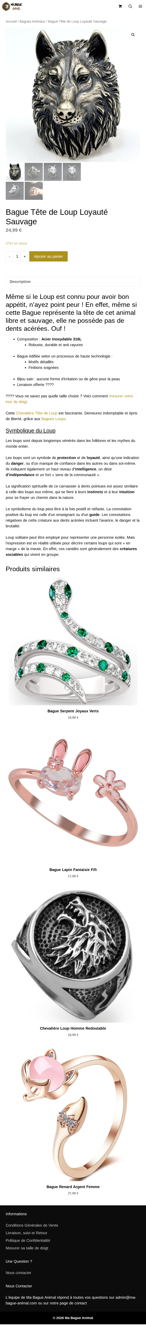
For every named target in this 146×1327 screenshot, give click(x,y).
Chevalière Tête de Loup (36, 413)
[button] (130, 6)
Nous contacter (18, 1273)
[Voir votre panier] (120, 6)
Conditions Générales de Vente (32, 1225)
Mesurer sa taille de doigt (27, 1248)
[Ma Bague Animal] (12, 6)
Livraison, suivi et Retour (26, 1233)
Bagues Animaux (32, 21)
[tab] (73, 282)
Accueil (11, 21)
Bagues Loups (53, 419)
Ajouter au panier (48, 256)
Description (20, 282)
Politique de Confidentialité (28, 1240)
